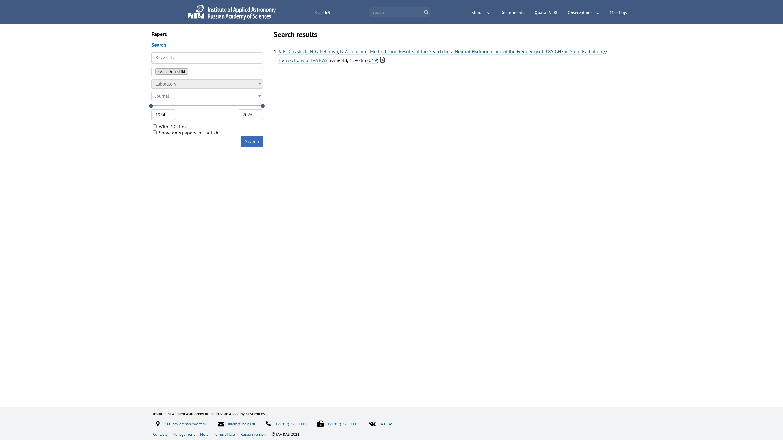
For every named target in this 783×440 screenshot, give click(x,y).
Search (252, 141)
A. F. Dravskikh (293, 51)
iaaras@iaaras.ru (241, 424)
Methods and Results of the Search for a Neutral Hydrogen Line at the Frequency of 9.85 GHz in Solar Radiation (486, 51)
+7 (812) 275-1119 (343, 424)
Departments (512, 12)
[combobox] (207, 71)
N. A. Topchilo (354, 51)
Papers (159, 34)
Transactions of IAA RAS (303, 60)
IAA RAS (386, 424)
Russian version (253, 434)
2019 (371, 60)
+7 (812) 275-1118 (291, 424)
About (477, 12)
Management (184, 434)
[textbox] (207, 84)
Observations (580, 12)
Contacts (160, 434)
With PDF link (172, 126)
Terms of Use (225, 434)
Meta (204, 434)
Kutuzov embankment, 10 (186, 424)
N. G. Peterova (324, 51)
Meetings (618, 12)
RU (317, 12)
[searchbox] (191, 71)
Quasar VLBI (546, 12)
